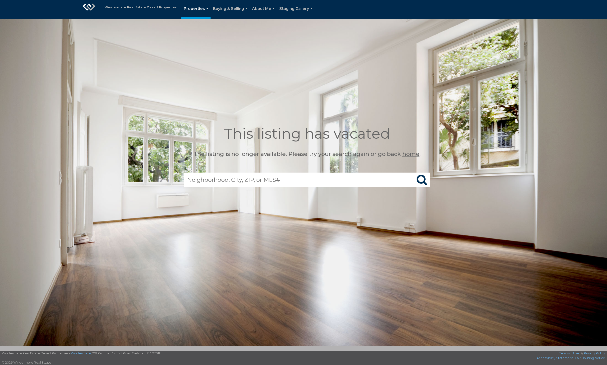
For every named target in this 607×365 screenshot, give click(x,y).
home (410, 154)
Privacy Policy (594, 353)
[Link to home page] (88, 9)
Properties (197, 12)
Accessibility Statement (555, 358)
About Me (264, 12)
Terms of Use (569, 353)
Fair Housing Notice (590, 358)
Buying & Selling (231, 12)
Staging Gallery (296, 12)
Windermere (81, 353)
